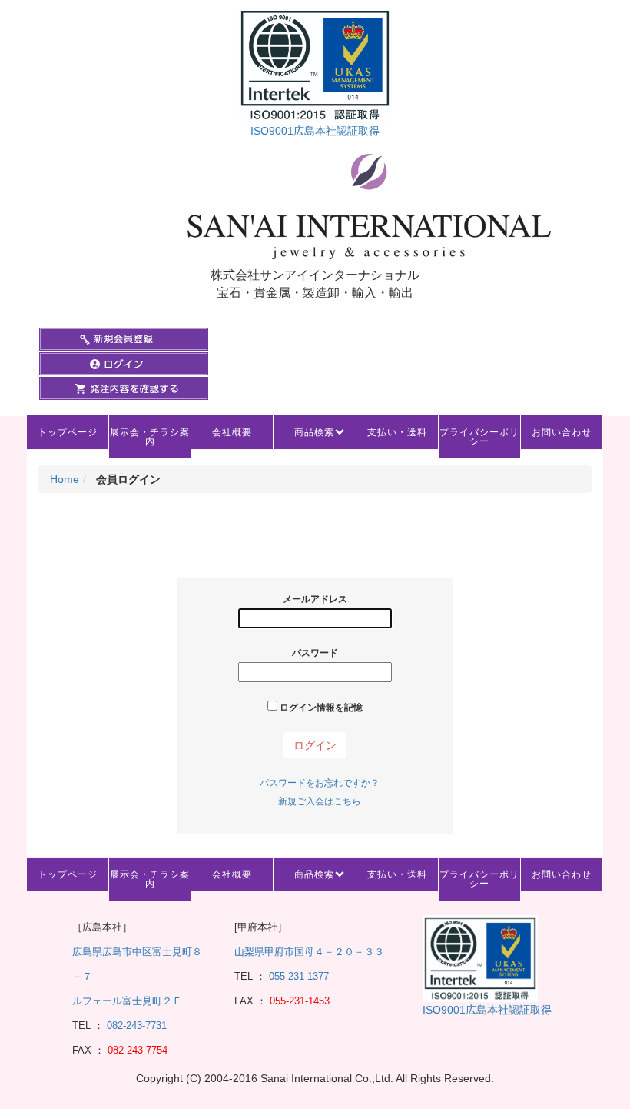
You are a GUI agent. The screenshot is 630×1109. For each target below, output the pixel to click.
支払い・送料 (397, 432)
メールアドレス (315, 599)
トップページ (68, 432)
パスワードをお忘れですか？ (320, 783)
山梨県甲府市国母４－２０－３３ (309, 951)
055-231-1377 (299, 976)
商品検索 (314, 432)
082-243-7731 (135, 1025)
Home (64, 479)
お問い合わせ (562, 432)
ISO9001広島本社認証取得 (315, 131)
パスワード (315, 653)
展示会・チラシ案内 (150, 437)
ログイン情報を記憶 (320, 707)
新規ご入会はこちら (319, 801)
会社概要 (232, 432)
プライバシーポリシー (479, 437)
